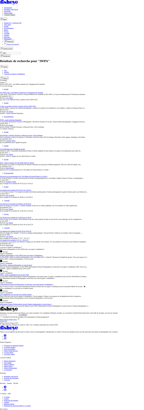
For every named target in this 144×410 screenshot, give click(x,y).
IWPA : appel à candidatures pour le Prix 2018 (14, 275)
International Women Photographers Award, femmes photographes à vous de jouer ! (26, 304)
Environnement (8, 28)
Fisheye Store (8, 13)
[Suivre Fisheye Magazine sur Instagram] (5, 339)
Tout (5, 70)
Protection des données (11, 400)
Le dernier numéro (9, 347)
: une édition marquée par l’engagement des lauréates (21, 92)
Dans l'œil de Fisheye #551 (8, 319)
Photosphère (8, 39)
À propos (7, 397)
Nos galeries (8, 363)
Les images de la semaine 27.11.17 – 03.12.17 (14, 240)
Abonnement (8, 8)
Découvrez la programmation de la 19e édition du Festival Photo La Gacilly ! (24, 176)
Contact (6, 399)
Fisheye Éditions (9, 364)
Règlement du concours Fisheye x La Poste (17, 406)
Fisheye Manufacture (10, 368)
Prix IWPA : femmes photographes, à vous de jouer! (16, 265)
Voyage (6, 32)
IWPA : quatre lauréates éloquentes (11, 120)
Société (6, 26)
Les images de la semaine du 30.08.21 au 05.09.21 (15, 204)
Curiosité (7, 33)
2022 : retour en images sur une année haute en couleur (17, 163)
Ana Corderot (10, 195)
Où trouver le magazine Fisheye (14, 345)
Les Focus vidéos (9, 354)
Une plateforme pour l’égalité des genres (12, 149)
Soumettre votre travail (11, 9)
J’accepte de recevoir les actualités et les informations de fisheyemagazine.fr (25, 317)
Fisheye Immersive (10, 361)
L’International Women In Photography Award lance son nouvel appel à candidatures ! (26, 284)
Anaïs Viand (9, 245)
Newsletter (7, 11)
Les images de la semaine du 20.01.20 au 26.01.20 (15, 231)
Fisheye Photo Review (11, 351)
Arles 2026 (7, 25)
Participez (7, 37)
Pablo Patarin (10, 168)
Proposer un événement (11, 378)
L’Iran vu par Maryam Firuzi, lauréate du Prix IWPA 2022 (18, 106)
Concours (7, 380)
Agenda (6, 35)
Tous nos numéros (9, 349)
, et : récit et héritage (21, 135)
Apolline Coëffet (11, 182)
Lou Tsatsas (9, 98)
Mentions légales (9, 404)
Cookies (6, 402)
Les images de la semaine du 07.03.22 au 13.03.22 (15, 190)
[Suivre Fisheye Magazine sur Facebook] (5, 336)
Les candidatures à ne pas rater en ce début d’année (16, 294)
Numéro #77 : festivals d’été (12, 23)
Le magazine (8, 370)
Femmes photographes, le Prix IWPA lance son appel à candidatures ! (21, 255)
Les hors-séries (8, 352)
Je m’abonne (23, 315)
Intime (6, 30)
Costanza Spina (10, 141)
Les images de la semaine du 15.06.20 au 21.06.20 (15, 217)
